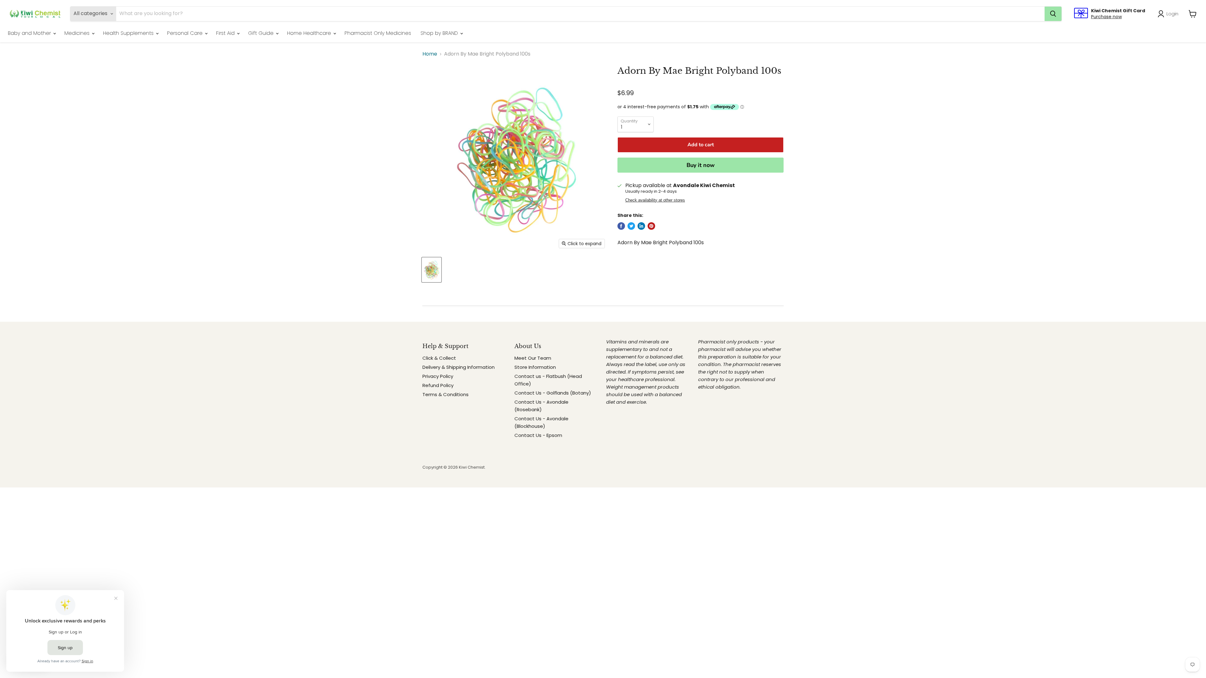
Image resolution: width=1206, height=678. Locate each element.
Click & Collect (439, 358)
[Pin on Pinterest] (651, 226)
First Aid (226, 33)
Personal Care (185, 33)
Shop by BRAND (440, 33)
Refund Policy (438, 385)
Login (1172, 13)
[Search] (1053, 14)
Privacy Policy (437, 376)
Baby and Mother (30, 33)
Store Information (535, 367)
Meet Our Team (532, 358)
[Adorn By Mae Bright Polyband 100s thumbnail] (431, 269)
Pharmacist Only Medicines (378, 33)
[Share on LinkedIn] (641, 226)
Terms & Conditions (445, 394)
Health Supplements (129, 33)
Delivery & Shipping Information (458, 367)
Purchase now (1106, 16)
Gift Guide (261, 33)
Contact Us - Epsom (538, 435)
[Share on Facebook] (621, 226)
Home (429, 54)
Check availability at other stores (655, 200)
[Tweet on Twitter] (631, 226)
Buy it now (700, 165)
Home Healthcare (310, 33)
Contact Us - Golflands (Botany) (552, 393)
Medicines (77, 33)
